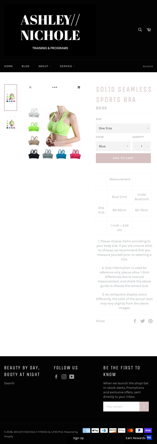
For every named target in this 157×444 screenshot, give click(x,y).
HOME (8, 66)
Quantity (138, 136)
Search (9, 383)
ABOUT (43, 66)
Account (148, 66)
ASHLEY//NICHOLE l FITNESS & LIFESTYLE (38, 431)
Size (98, 119)
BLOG (25, 66)
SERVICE (66, 66)
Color (100, 136)
